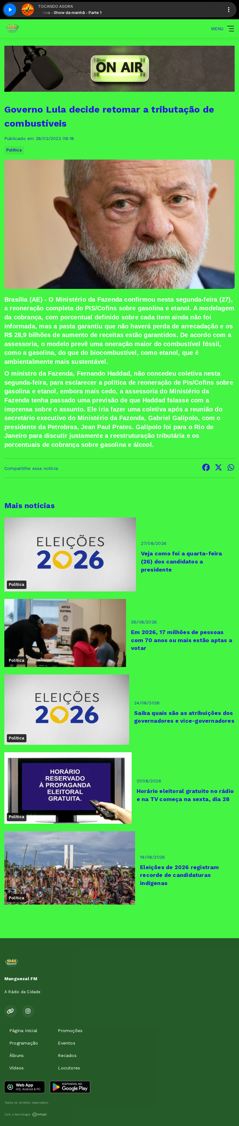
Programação (23, 1042)
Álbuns (16, 1055)
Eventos (66, 1042)
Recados (67, 1055)
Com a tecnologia (17, 1114)
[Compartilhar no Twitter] (218, 468)
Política (14, 150)
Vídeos (16, 1067)
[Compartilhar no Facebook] (206, 468)
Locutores (69, 1067)
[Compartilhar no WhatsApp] (231, 468)
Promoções (70, 1030)
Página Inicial (23, 1030)
